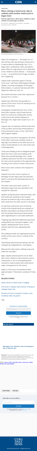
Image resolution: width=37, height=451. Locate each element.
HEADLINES (4, 8)
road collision (10, 363)
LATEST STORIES (6, 390)
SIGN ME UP (18, 313)
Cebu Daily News (17, 362)
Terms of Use (25, 409)
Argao (6, 362)
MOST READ (15, 390)
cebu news (25, 362)
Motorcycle (3, 363)
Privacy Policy (24, 410)
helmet (31, 362)
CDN (9, 362)
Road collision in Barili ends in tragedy (15, 283)
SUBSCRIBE (18, 406)
